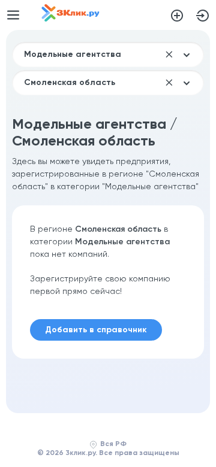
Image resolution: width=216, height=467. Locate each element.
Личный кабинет (203, 15)
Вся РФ (113, 444)
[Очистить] (169, 54)
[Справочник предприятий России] (70, 19)
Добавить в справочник (177, 15)
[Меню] (13, 15)
